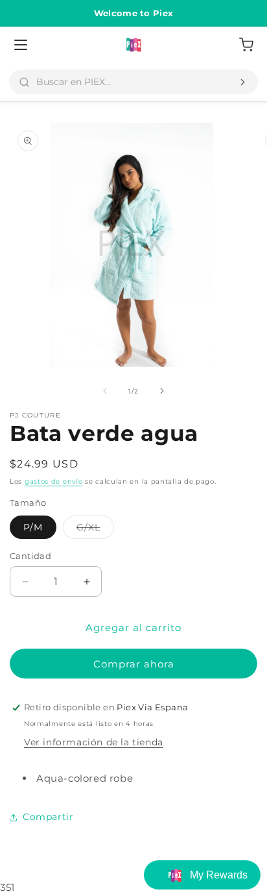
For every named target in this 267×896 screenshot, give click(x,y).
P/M (33, 527)
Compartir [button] (48, 817)
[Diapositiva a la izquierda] (105, 391)
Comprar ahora (133, 664)
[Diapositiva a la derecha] (162, 391)
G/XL (95, 530)
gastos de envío (54, 481)
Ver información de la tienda (93, 742)
